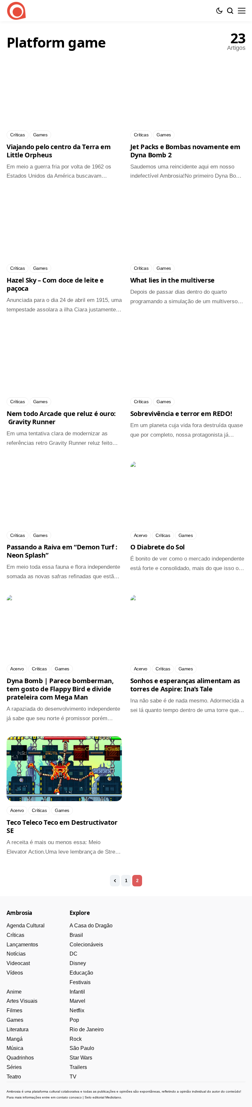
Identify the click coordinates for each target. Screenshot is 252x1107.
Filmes (14, 1010)
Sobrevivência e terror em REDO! (181, 413)
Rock (76, 1039)
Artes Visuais (22, 1001)
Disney (78, 963)
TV (73, 1076)
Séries (14, 1067)
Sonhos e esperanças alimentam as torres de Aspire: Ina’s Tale (185, 684)
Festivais (80, 982)
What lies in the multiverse (172, 280)
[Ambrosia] (16, 11)
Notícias (16, 954)
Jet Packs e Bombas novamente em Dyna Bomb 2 (185, 150)
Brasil (76, 935)
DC (73, 954)
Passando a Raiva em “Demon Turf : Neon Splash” (62, 551)
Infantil (77, 992)
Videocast (18, 963)
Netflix (77, 1010)
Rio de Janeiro (87, 1029)
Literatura (18, 1029)
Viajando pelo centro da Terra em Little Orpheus (59, 150)
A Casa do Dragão (91, 925)
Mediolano (113, 1097)
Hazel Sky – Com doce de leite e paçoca (55, 284)
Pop (74, 1020)
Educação (81, 973)
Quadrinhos (20, 1057)
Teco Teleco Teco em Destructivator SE (62, 826)
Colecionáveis (86, 944)
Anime (14, 992)
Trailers (78, 1067)
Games (15, 1020)
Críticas (15, 935)
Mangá (15, 1039)
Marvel (77, 1001)
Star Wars (81, 1057)
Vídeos (15, 973)
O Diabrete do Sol (157, 547)
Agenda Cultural (26, 925)
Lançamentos (22, 944)
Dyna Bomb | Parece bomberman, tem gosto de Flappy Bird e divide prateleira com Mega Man (60, 689)
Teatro (14, 1076)
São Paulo (82, 1048)
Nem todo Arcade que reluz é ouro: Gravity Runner (61, 417)
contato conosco (69, 1097)
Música (15, 1048)
